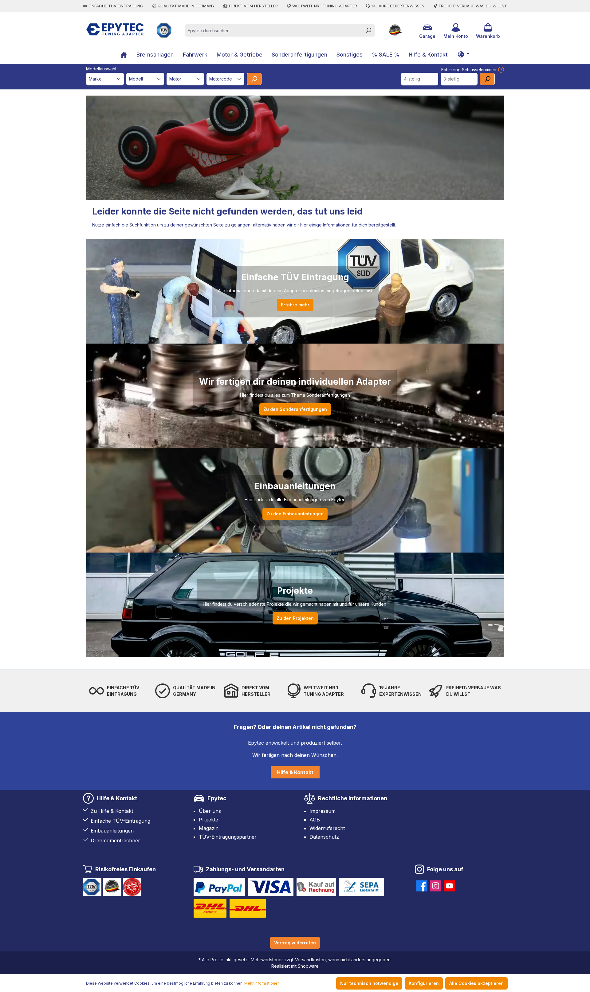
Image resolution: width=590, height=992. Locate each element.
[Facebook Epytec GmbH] (422, 885)
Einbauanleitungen (112, 831)
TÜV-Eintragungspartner (228, 837)
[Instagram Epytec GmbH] (435, 885)
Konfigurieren (424, 983)
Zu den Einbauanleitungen (295, 513)
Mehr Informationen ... (263, 983)
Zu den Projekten (295, 618)
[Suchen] (368, 30)
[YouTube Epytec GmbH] (449, 885)
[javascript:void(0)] (500, 69)
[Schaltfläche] (463, 54)
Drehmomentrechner (115, 840)
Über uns (210, 811)
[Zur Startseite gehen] (115, 29)
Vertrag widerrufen (295, 942)
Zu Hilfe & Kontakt (112, 811)
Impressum (322, 811)
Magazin (208, 828)
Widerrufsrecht (327, 828)
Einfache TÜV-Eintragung (120, 821)
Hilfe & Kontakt (295, 772)
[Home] (124, 55)
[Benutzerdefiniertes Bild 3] (316, 887)
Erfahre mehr (295, 304)
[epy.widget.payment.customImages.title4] (361, 887)
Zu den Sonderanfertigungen (295, 409)
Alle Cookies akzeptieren (476, 983)
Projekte (208, 820)
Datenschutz (324, 837)
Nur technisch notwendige (369, 983)
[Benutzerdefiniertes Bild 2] (270, 887)
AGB (314, 820)
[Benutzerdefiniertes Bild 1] (219, 887)
